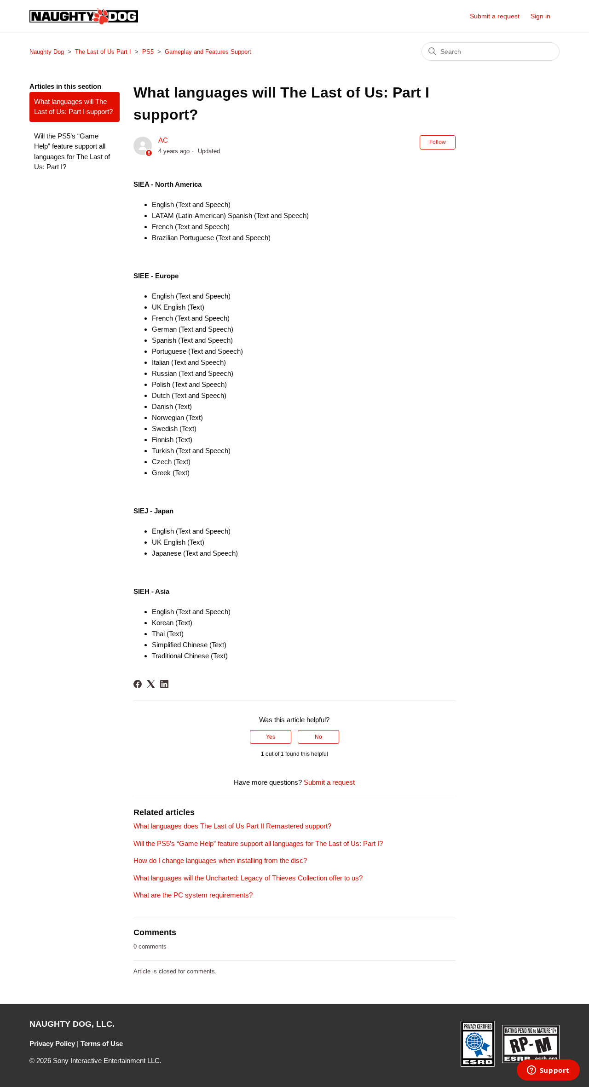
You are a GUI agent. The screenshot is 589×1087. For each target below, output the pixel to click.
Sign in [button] (540, 16)
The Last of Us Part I (103, 51)
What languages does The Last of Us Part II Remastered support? (232, 826)
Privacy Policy (52, 1043)
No (318, 737)
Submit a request (495, 16)
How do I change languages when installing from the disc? (220, 860)
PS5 (148, 51)
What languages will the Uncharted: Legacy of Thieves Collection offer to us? (248, 878)
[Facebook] (137, 684)
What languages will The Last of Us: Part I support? (73, 107)
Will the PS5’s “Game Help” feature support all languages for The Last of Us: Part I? (72, 151)
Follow (437, 142)
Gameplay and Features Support (208, 51)
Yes (270, 737)
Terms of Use (102, 1043)
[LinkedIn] (164, 684)
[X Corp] (151, 684)
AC (163, 140)
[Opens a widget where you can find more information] (548, 1070)
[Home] (83, 16)
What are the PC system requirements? (193, 895)
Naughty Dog (46, 51)
